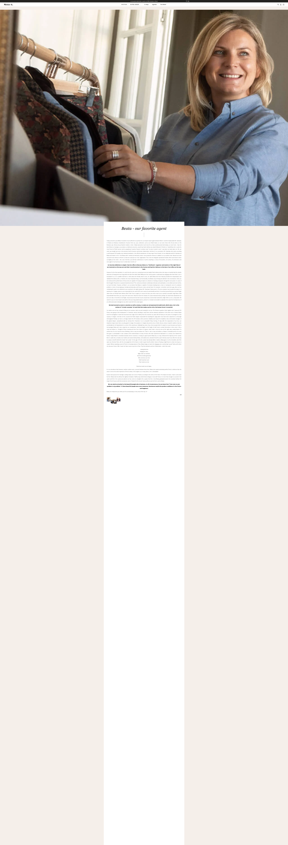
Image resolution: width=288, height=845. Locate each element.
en (188, 1)
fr (186, 1)
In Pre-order (134, 4)
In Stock (124, 4)
